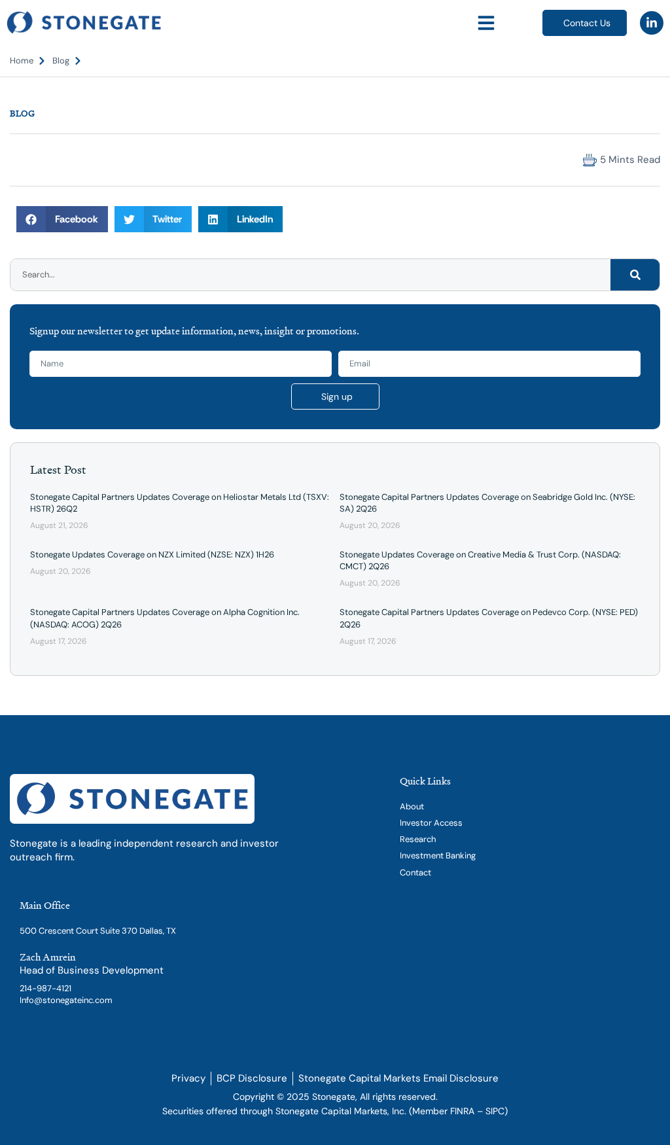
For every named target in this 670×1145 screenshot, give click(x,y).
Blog (22, 113)
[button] (486, 23)
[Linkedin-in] (651, 23)
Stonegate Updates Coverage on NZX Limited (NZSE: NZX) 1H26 (152, 554)
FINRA (462, 1111)
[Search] (635, 275)
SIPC (494, 1111)
